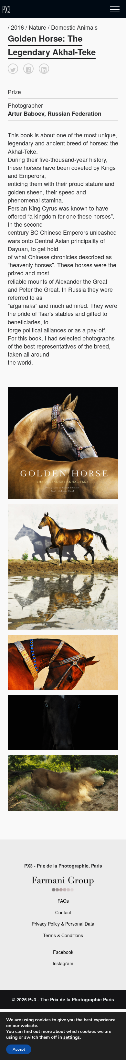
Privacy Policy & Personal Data (63, 923)
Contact (63, 912)
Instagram (63, 963)
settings (71, 1037)
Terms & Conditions (63, 935)
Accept (19, 1049)
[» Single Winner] (45, 9)
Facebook (63, 952)
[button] (13, 69)
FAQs (63, 901)
